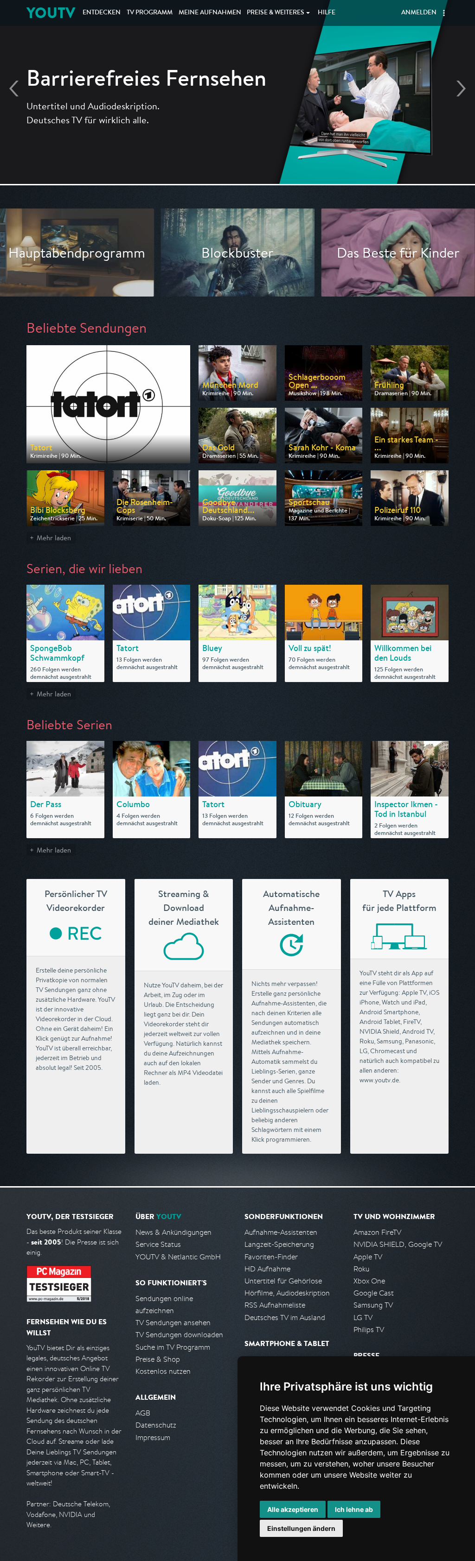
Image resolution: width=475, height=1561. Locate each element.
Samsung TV (373, 1305)
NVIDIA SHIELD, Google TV (397, 1244)
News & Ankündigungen (173, 1232)
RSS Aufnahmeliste (274, 1305)
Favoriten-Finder (271, 1257)
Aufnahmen (210, 13)
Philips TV (368, 1329)
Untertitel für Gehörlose (283, 1281)
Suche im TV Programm (172, 1347)
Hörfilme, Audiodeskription (287, 1293)
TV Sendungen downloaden (179, 1335)
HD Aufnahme (267, 1269)
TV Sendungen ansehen (173, 1322)
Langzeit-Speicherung (279, 1244)
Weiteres (275, 13)
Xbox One (369, 1281)
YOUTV (50, 12)
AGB (142, 1413)
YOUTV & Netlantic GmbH (178, 1257)
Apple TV (367, 1257)
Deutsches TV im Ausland (284, 1317)
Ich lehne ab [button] (354, 1509)
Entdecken (102, 13)
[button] (444, 13)
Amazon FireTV (377, 1232)
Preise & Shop (157, 1359)
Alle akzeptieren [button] (292, 1509)
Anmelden (418, 13)
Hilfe (326, 13)
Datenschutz (155, 1425)
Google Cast (373, 1293)
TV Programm (150, 13)
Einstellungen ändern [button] (301, 1528)
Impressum (152, 1437)
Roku (361, 1269)
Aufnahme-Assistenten (280, 1232)
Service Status (158, 1244)
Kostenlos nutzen (163, 1371)
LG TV (362, 1317)
